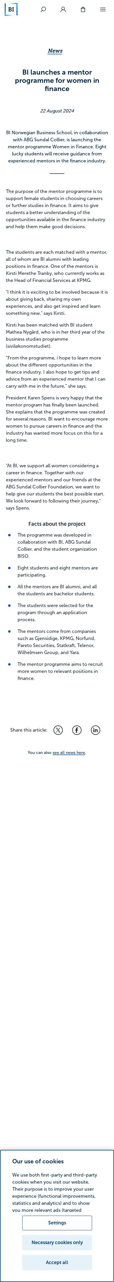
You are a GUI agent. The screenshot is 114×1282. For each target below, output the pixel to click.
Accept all (57, 1262)
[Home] (11, 9)
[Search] (43, 9)
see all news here (69, 752)
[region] (57, 1216)
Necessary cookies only (57, 1242)
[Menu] (102, 9)
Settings (57, 1222)
